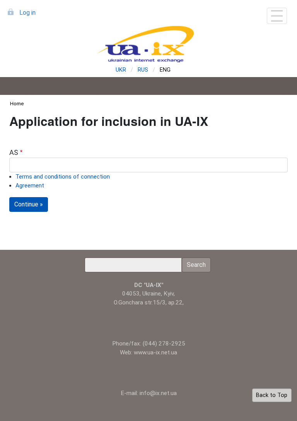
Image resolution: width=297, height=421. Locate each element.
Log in (27, 12)
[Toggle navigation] (277, 16)
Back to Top (271, 395)
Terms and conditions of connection (62, 176)
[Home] (148, 44)
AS (13, 152)
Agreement (29, 185)
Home (17, 103)
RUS (143, 70)
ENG (165, 70)
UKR (121, 70)
